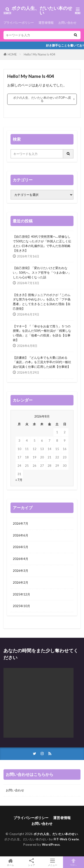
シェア (31, 865)
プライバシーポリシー (19, 22)
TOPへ (73, 865)
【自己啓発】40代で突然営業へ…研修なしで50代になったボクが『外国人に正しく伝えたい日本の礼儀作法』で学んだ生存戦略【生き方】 (42, 243)
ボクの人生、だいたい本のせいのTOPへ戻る (42, 99)
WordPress (51, 844)
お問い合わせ (67, 22)
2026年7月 (20, 523)
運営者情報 (46, 22)
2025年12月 (21, 594)
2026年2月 (20, 582)
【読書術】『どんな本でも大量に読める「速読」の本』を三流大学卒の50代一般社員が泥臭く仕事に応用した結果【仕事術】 (42, 362)
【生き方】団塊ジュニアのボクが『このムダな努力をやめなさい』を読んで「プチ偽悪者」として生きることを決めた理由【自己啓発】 (41, 301)
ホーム (10, 865)
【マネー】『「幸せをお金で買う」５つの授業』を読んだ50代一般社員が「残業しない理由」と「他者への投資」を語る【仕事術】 (42, 333)
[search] (75, 35)
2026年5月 (20, 547)
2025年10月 (21, 606)
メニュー (52, 865)
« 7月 (18, 480)
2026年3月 (20, 570)
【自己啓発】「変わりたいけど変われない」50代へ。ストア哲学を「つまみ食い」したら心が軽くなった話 (42, 272)
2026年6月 (20, 535)
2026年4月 (20, 559)
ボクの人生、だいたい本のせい (42, 10)
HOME (12, 54)
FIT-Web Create (66, 839)
